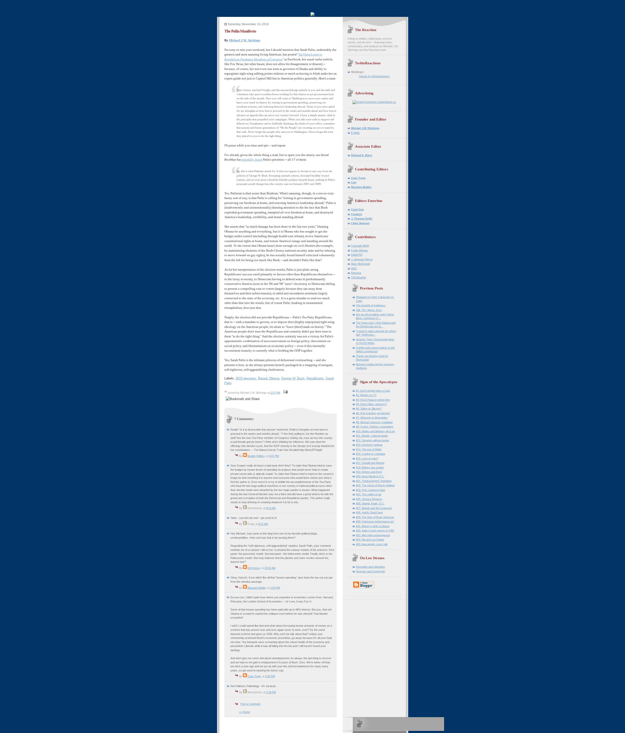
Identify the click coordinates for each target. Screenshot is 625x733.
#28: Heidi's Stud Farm (369, 512)
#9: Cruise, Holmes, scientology (375, 426)
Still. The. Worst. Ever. (369, 310)
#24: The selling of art (368, 494)
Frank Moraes (359, 250)
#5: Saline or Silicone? (369, 408)
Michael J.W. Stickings (244, 40)
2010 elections (246, 378)
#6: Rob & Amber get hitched (373, 413)
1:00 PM (275, 587)
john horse (254, 567)
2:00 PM (270, 676)
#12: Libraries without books (372, 440)
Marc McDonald (360, 263)
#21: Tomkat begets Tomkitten (374, 480)
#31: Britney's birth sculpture (373, 526)
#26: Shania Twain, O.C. (370, 503)
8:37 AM (263, 523)
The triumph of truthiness (370, 305)
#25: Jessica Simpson (369, 499)
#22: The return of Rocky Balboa (375, 485)
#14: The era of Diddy (369, 449)
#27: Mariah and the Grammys (374, 508)
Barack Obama (268, 378)
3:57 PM (275, 392)
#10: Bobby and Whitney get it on (375, 431)
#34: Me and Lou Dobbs (370, 539)
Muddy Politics (256, 456)
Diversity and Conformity (370, 571)
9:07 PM (274, 456)
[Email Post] (285, 392)
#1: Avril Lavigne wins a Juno (373, 390)
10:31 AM (269, 567)
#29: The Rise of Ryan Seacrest (375, 517)
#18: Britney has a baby (370, 467)
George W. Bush (292, 378)
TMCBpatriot (358, 277)
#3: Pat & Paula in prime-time (373, 399)
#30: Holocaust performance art (375, 521)
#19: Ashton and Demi (369, 471)
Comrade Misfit (360, 245)
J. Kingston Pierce (362, 259)
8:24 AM (271, 508)
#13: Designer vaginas (369, 444)
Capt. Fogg (254, 676)
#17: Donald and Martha (370, 462)
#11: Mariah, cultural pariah (372, 435)
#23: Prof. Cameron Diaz (370, 490)
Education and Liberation (370, 566)
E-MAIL (355, 132)
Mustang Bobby (257, 587)
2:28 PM (271, 692)
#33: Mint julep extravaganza (373, 535)
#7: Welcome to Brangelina (371, 417)
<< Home (244, 712)
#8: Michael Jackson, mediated (374, 422)
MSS (354, 268)
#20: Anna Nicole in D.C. (370, 476)
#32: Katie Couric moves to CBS (375, 530)
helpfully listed (252, 159)
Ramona (356, 272)
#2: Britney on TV (366, 395)
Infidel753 (356, 254)
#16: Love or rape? (367, 458)
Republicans (315, 378)
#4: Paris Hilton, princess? (371, 404)
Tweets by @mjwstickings (374, 76)
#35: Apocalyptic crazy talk (372, 544)
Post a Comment (250, 703)
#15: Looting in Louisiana (370, 453)
